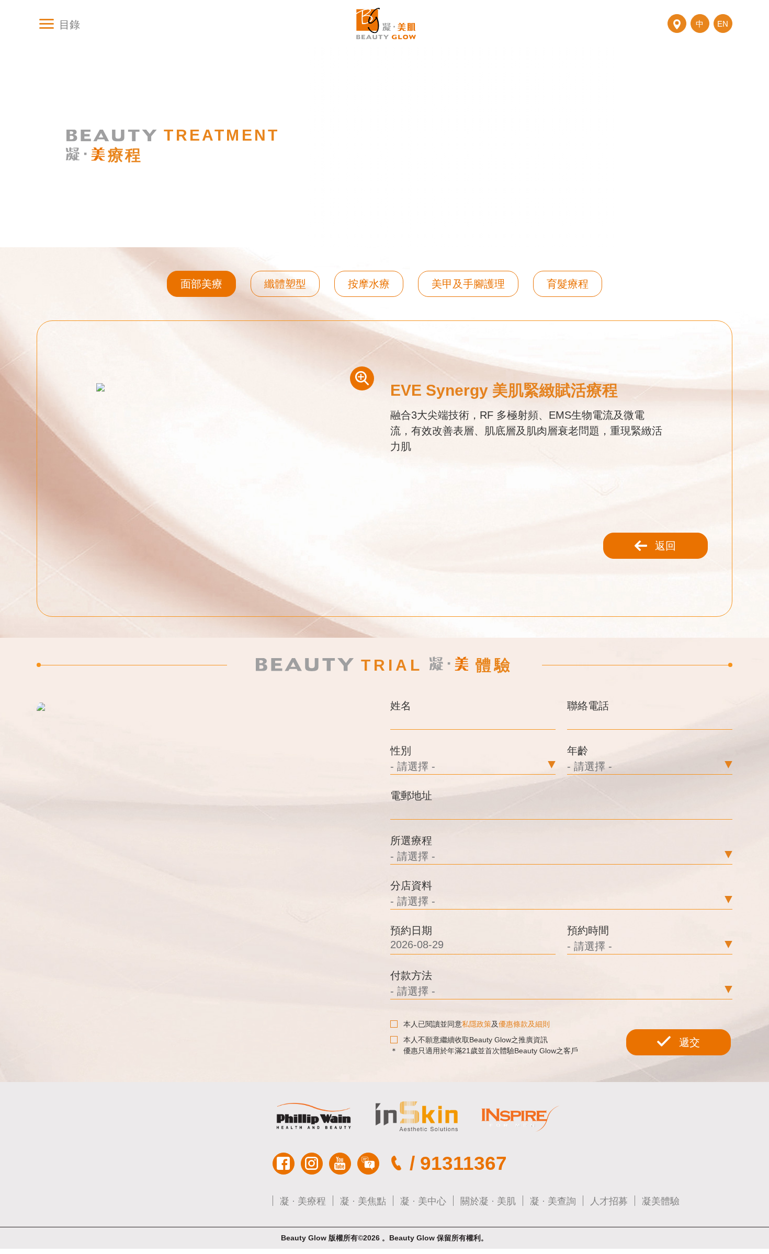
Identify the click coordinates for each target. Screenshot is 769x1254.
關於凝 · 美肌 (488, 1201)
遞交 (689, 1042)
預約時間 (588, 930)
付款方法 (411, 975)
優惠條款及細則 (524, 1024)
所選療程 (411, 840)
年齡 (577, 750)
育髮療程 (568, 284)
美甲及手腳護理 (468, 284)
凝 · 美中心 (423, 1201)
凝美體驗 (661, 1201)
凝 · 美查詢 (553, 1201)
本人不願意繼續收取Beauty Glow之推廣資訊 (475, 1040)
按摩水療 (369, 284)
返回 (665, 545)
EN (722, 23)
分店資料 (411, 885)
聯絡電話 (588, 705)
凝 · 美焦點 (363, 1201)
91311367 (463, 1163)
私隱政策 (476, 1024)
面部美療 (201, 284)
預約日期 (411, 930)
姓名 (400, 705)
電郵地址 (411, 795)
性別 (400, 750)
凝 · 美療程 (303, 1201)
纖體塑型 (285, 284)
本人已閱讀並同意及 (476, 1024)
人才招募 (609, 1201)
